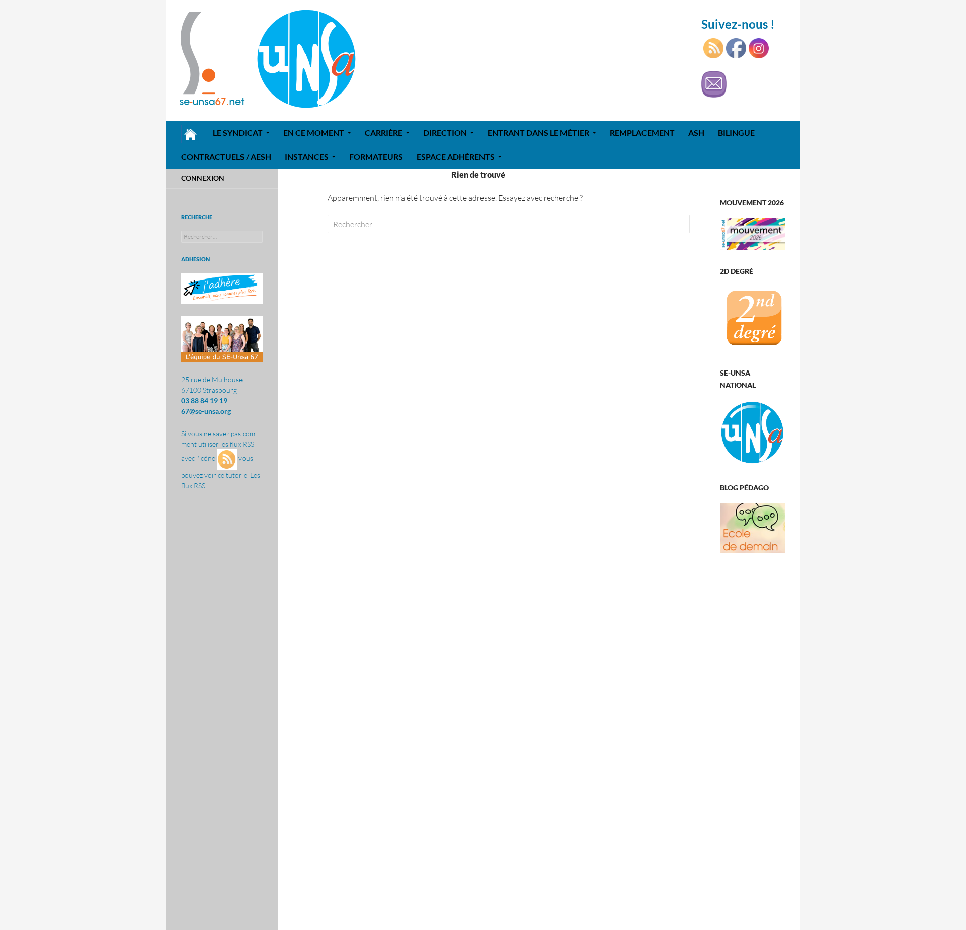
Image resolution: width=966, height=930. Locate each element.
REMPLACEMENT (642, 132)
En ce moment (313, 132)
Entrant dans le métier (538, 132)
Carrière (384, 132)
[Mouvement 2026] (752, 232)
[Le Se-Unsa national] (752, 432)
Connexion (202, 178)
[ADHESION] (222, 288)
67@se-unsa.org (206, 411)
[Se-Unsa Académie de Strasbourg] (752, 318)
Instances (307, 156)
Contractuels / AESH (226, 156)
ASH (696, 132)
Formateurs (376, 156)
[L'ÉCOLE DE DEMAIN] (752, 526)
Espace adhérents (456, 156)
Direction (445, 132)
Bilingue (736, 132)
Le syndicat (238, 132)
